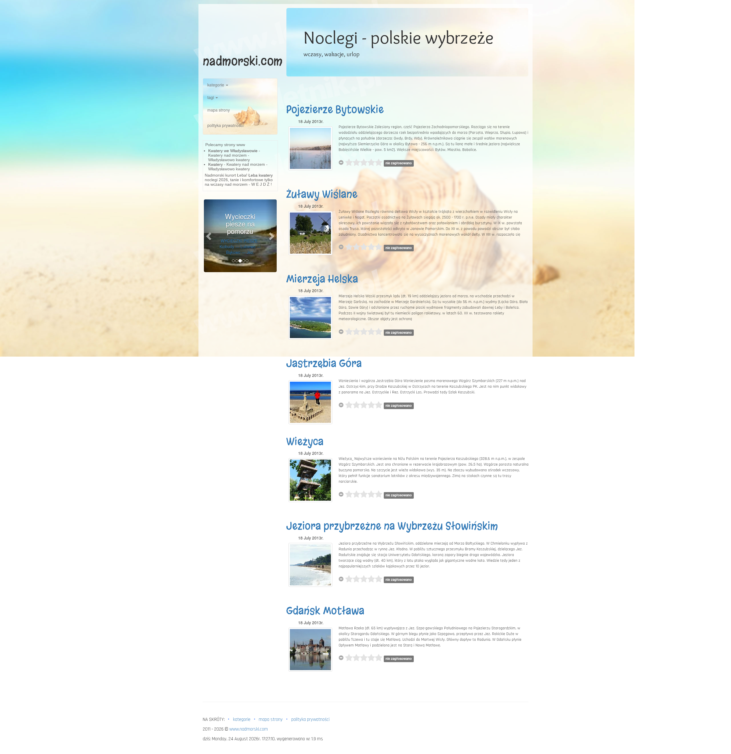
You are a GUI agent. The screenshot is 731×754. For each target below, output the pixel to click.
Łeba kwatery (260, 175)
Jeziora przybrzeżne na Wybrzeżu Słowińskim (392, 526)
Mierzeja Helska (322, 279)
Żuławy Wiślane (322, 194)
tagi (211, 97)
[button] (209, 235)
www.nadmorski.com (248, 729)
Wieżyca (305, 441)
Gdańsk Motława (325, 611)
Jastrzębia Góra (324, 363)
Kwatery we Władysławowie (233, 150)
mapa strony (218, 110)
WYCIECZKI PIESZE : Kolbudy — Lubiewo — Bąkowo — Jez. (240, 246)
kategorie (216, 85)
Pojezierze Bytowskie (335, 109)
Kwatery (215, 164)
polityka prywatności (225, 125)
